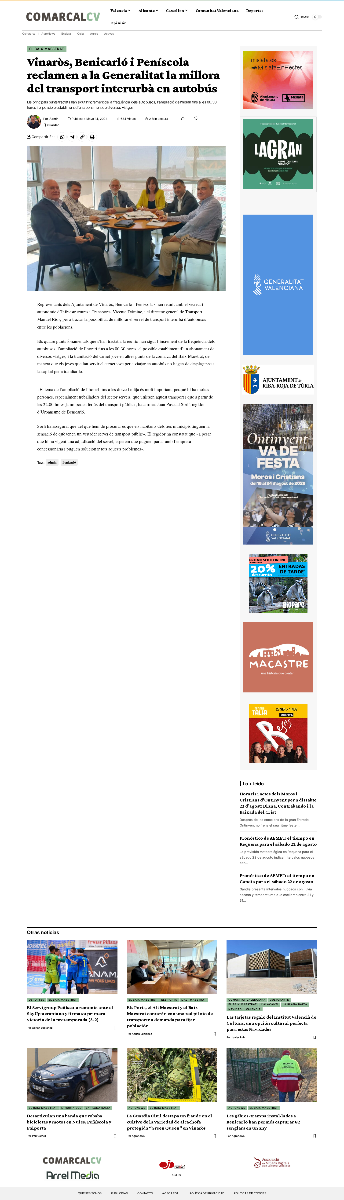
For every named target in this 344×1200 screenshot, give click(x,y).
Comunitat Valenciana (247, 999)
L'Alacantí (269, 1004)
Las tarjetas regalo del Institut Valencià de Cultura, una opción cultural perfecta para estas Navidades (271, 1023)
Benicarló (69, 462)
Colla (80, 33)
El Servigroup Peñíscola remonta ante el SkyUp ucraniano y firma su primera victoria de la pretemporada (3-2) (70, 1013)
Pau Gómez (39, 1136)
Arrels (94, 33)
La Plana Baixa (295, 1004)
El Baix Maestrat (46, 49)
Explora (66, 33)
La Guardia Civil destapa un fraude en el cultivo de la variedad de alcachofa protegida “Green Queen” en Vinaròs (169, 1122)
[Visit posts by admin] (34, 122)
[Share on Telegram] (72, 137)
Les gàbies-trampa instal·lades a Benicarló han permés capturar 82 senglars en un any (263, 1122)
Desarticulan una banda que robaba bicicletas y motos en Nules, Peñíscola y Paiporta (69, 1122)
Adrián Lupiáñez (42, 1027)
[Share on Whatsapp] (62, 137)
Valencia (253, 1009)
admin (54, 119)
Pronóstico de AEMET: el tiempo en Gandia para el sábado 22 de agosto (277, 878)
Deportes (36, 999)
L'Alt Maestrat (193, 999)
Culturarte (28, 33)
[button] (301, 17)
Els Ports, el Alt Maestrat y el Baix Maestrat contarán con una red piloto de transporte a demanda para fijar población (170, 1016)
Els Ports (169, 999)
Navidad (235, 1009)
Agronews (136, 1107)
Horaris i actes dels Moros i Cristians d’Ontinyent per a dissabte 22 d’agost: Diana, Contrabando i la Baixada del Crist (278, 803)
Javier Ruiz (238, 1037)
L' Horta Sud (71, 1107)
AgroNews (48, 33)
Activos (109, 33)
